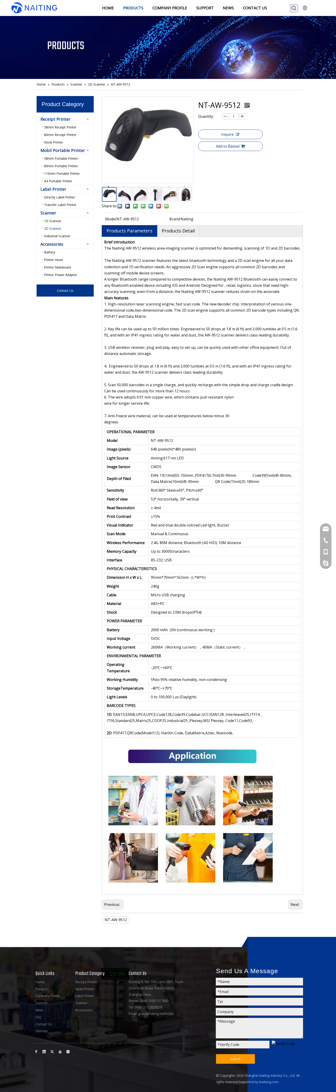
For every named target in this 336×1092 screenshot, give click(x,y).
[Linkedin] (44, 1051)
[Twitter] (52, 1051)
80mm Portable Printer (61, 166)
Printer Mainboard (57, 267)
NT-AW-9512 (116, 919)
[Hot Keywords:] (294, 8)
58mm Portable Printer (61, 158)
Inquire (227, 134)
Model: (111, 219)
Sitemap (41, 1031)
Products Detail (178, 231)
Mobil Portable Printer (62, 150)
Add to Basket (228, 146)
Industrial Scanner (57, 236)
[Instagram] (68, 1051)
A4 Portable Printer (58, 181)
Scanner (48, 213)
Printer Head (53, 260)
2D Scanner (52, 228)
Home (40, 982)
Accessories (51, 244)
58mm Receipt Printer (60, 127)
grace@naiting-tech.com (156, 1013)
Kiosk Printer (53, 142)
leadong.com (268, 1082)
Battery (49, 252)
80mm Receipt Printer (60, 135)
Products (42, 989)
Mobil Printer (84, 989)
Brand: (175, 219)
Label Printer (53, 189)
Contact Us (65, 290)
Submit (235, 1059)
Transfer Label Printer (60, 205)
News (39, 1010)
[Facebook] (36, 1051)
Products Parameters (129, 231)
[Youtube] (60, 1051)
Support (41, 1003)
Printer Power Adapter (60, 275)
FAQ (38, 1017)
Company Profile (47, 996)
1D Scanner (52, 221)
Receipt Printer (55, 119)
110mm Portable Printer (62, 173)
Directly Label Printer (59, 197)
